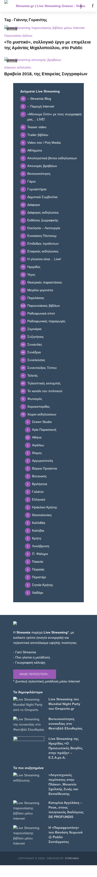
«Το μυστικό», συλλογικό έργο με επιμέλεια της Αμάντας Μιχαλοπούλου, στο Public (47, 45)
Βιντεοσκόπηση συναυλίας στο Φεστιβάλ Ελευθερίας (65, 723)
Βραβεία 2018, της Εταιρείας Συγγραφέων (45, 74)
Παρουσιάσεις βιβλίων (18, 35)
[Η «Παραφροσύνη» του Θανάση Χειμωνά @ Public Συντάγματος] (28, 835)
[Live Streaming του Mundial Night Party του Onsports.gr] (28, 704)
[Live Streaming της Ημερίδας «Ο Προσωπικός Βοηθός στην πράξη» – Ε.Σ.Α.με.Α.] (28, 745)
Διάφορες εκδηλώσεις (17, 67)
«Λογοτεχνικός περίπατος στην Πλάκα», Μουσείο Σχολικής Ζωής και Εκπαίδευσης (63, 784)
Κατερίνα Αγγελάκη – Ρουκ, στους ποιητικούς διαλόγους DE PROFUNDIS (66, 810)
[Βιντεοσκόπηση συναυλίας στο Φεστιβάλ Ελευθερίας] (28, 724)
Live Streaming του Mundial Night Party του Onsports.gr (64, 703)
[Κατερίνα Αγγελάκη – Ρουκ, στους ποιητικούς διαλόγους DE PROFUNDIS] (28, 810)
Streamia (72, 858)
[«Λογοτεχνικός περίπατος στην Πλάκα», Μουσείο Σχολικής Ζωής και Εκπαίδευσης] (28, 778)
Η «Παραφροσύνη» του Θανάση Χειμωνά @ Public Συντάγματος (65, 835)
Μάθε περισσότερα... (35, 674)
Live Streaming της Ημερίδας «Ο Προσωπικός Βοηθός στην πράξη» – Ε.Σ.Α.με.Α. (65, 748)
